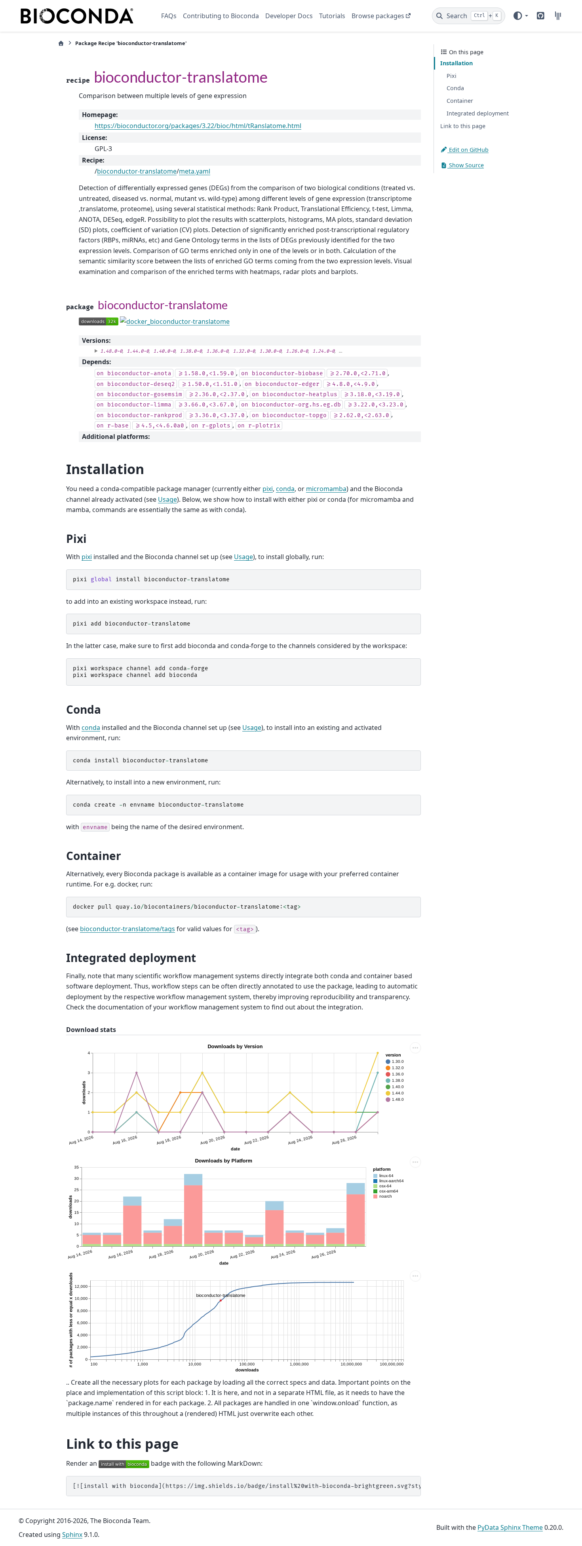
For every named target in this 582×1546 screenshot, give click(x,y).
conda (285, 488)
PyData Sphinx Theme (510, 1527)
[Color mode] (520, 16)
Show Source (465, 165)
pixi (267, 488)
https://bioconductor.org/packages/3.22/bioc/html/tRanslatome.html (198, 125)
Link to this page (462, 126)
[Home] (61, 43)
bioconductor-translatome (137, 171)
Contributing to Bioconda (221, 15)
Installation (456, 63)
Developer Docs (289, 15)
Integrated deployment (478, 113)
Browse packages (378, 15)
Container (460, 100)
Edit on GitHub (468, 149)
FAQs (169, 15)
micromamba (326, 488)
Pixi (451, 75)
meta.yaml (194, 171)
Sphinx (72, 1534)
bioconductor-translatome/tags (127, 928)
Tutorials (332, 15)
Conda (455, 88)
